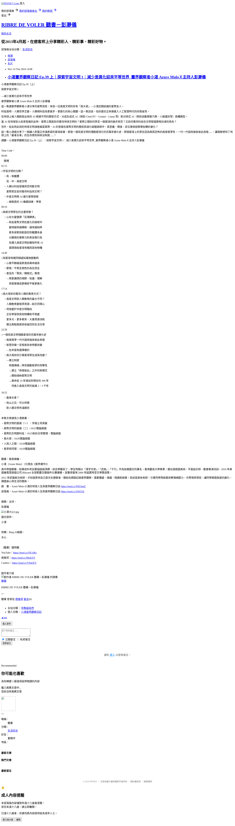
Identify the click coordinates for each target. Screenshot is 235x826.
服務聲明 (148, 781)
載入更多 (7, 624)
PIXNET (93, 781)
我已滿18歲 (8, 819)
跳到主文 (6, 33)
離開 (18, 819)
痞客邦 (19, 599)
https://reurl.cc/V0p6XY (24, 563)
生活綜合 (27, 49)
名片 (10, 63)
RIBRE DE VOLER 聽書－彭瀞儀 (39, 25)
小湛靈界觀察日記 (31, 612)
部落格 (11, 59)
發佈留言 (7, 643)
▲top (4, 617)
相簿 (10, 55)
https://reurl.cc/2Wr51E (72, 491)
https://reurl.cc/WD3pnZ (73, 486)
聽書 (3, 581)
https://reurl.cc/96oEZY (23, 557)
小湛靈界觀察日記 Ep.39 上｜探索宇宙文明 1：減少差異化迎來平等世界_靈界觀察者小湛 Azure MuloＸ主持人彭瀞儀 (107, 77)
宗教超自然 (27, 608)
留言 (26, 599)
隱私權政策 (135, 781)
